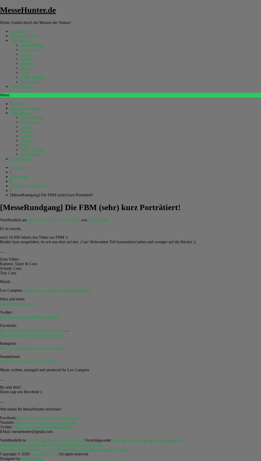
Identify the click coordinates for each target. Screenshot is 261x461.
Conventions (20, 40)
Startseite (17, 31)
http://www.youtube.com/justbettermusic (58, 290)
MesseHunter (99, 220)
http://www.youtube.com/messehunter (46, 422)
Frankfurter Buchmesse (29, 186)
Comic (25, 54)
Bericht (118, 440)
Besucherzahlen (138, 440)
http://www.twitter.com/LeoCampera (29, 317)
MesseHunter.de (28, 10)
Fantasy (26, 59)
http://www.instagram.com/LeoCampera (32, 348)
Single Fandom (32, 77)
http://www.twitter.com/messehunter (42, 427)
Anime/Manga (32, 45)
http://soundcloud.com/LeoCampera (29, 361)
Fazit (157, 440)
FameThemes (32, 458)
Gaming (26, 63)
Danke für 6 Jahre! (25, 36)
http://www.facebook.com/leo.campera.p (32, 330)
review (180, 440)
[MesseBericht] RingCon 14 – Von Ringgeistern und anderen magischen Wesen (64, 449)
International (30, 82)
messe (168, 440)
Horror (25, 68)
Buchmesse (29, 49)
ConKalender (21, 86)
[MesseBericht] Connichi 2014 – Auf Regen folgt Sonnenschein (51, 445)
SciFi (24, 72)
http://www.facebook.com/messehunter (49, 418)
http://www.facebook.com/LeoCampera (32, 334)
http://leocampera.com (17, 303)
